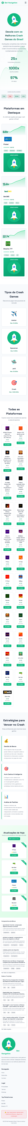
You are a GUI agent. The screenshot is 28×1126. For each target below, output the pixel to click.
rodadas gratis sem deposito (11, 950)
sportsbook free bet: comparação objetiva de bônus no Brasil (12, 925)
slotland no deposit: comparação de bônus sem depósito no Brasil (13, 938)
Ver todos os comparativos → (8, 972)
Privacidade (4, 1086)
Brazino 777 (4, 1106)
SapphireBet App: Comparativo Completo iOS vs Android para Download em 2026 (14, 993)
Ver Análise (7, 444)
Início (2, 1072)
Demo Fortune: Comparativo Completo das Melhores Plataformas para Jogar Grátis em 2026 (13, 980)
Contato (3, 1078)
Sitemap (3, 1092)
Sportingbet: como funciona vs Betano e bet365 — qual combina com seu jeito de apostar (13, 1005)
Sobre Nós (4, 1075)
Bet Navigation (11, 3)
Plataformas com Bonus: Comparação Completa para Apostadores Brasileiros (14, 961)
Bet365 (3, 1103)
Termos (3, 1089)
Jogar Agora (14, 155)
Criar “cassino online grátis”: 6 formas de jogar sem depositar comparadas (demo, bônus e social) (13, 1018)
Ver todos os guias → (6, 1029)
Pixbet (3, 1100)
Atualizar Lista (14, 838)
